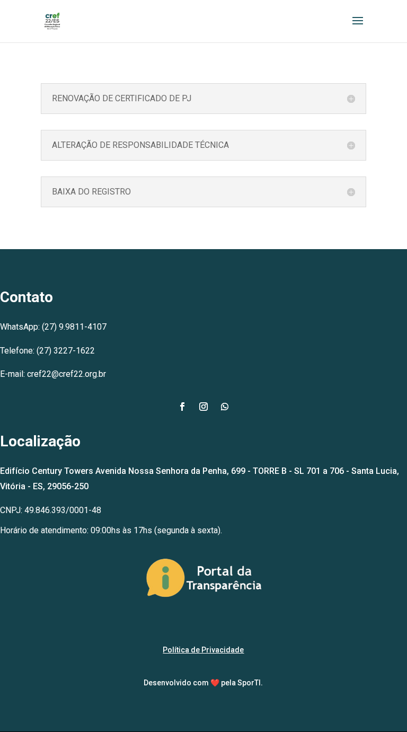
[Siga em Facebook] (182, 406)
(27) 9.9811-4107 (74, 327)
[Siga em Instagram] (203, 406)
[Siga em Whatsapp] (224, 406)
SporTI (249, 682)
